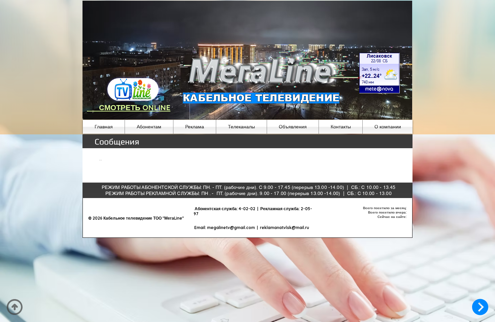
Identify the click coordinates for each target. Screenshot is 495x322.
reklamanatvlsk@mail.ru (284, 227)
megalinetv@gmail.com (231, 227)
